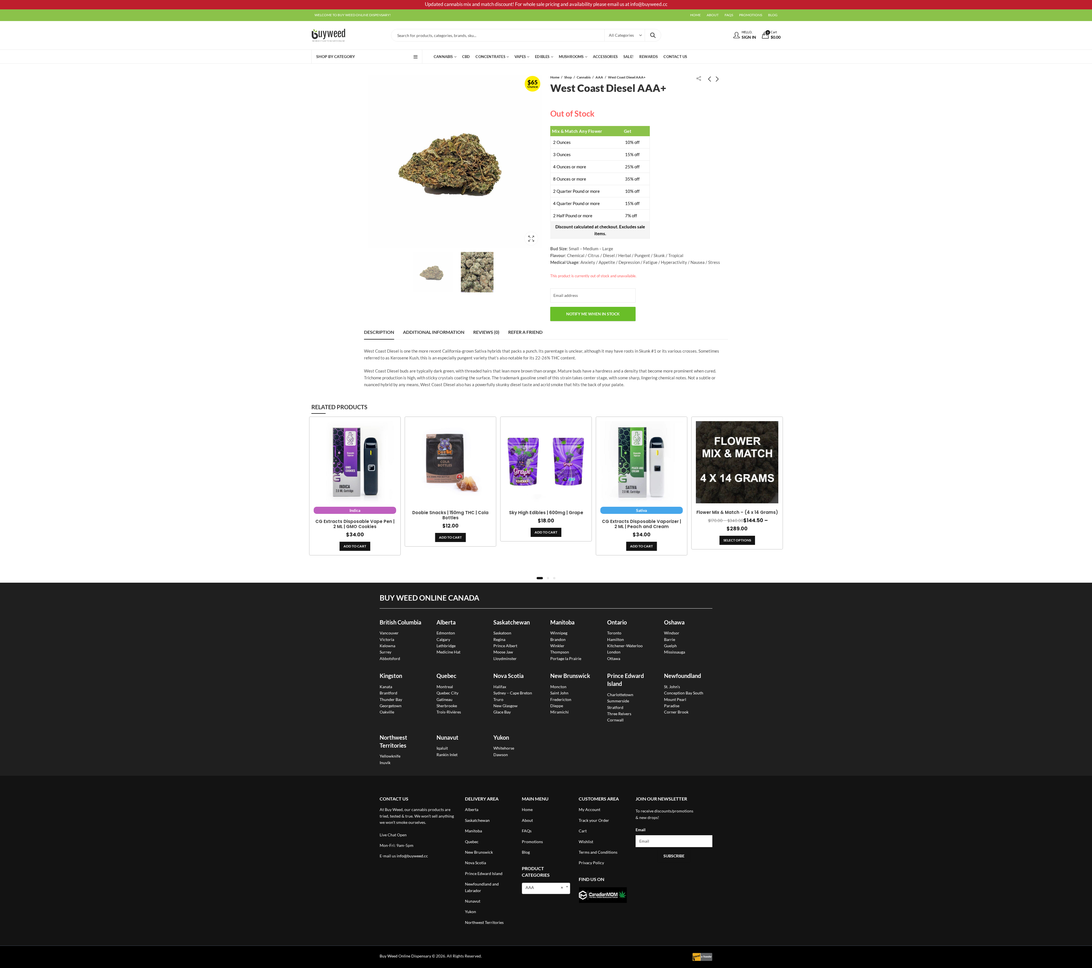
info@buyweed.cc (412, 855)
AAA (599, 77)
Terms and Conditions (598, 852)
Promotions (532, 841)
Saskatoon (502, 632)
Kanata (386, 686)
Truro (498, 699)
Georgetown (391, 705)
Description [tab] (379, 332)
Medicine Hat (448, 652)
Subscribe (673, 855)
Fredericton (560, 699)
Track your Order (594, 820)
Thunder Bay (391, 699)
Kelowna (387, 645)
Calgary (443, 639)
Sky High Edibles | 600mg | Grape (546, 512)
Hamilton (615, 639)
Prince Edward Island (483, 873)
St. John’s (672, 686)
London (614, 652)
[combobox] (546, 888)
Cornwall (615, 719)
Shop (568, 77)
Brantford (388, 692)
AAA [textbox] (544, 887)
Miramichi (559, 712)
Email (641, 829)
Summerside (618, 700)
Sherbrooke (447, 705)
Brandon (558, 639)
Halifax (499, 686)
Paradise (671, 705)
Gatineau (444, 699)
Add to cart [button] (355, 546)
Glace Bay (502, 712)
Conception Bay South (683, 692)
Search (653, 35)
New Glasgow (505, 705)
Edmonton (446, 632)
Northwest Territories (484, 922)
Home (554, 77)
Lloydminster (505, 658)
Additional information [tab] (433, 332)
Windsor (671, 632)
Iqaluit (442, 748)
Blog (526, 852)
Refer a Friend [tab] (525, 332)
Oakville (387, 712)
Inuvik (385, 762)
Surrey (385, 652)
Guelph (670, 645)
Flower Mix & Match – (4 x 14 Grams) (737, 512)
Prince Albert (505, 645)
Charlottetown (620, 694)
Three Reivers (619, 713)
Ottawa (613, 658)
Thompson (559, 652)
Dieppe (556, 705)
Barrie (669, 639)
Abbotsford (390, 658)
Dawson (500, 754)
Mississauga (674, 652)
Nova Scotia (508, 675)
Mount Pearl (675, 699)
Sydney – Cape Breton (512, 692)
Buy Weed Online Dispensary (405, 955)
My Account (589, 809)
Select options (737, 540)
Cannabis (584, 77)
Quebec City (447, 692)
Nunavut (472, 901)
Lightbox (531, 238)
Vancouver (389, 632)
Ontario (617, 622)
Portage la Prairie (565, 658)
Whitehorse (503, 748)
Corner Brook (676, 712)
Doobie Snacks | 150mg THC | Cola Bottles (450, 515)
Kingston (391, 675)
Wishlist (586, 841)
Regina (499, 639)
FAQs (526, 830)
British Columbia (400, 622)
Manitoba (562, 622)
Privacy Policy (591, 862)
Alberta (446, 622)
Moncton (558, 686)
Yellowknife (390, 756)
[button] (540, 578)
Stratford (615, 707)
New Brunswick (570, 675)
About (527, 820)
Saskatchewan (511, 622)
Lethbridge (446, 645)
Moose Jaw (503, 652)
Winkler (557, 645)
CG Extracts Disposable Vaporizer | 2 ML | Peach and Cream (641, 524)
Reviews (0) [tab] (486, 332)
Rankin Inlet (447, 754)
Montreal (445, 686)
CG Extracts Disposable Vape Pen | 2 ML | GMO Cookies (354, 524)
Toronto (614, 632)
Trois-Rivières (449, 712)
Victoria (387, 639)
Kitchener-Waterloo (625, 645)
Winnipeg (558, 632)
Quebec (446, 675)
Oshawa (674, 622)
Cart (583, 830)
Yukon (470, 911)
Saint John (559, 692)
